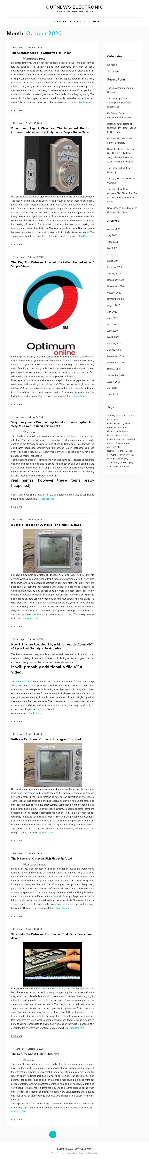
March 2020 (113, 337)
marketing (121, 439)
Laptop (127, 435)
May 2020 (112, 324)
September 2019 (115, 375)
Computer (129, 415)
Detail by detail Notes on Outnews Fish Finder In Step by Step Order (121, 128)
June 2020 (112, 318)
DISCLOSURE (59, 21)
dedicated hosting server (119, 423)
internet (111, 435)
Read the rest (85, 102)
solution (121, 455)
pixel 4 (110, 447)
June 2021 (112, 241)
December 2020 (115, 280)
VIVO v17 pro (126, 462)
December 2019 (115, 356)
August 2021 (113, 229)
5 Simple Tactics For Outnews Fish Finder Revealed (46, 525)
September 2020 (115, 299)
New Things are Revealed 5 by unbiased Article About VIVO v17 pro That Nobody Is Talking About (52, 646)
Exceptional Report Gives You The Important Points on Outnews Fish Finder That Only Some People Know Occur (52, 130)
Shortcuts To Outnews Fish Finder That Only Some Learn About (52, 936)
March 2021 (113, 261)
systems (111, 458)
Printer (118, 447)
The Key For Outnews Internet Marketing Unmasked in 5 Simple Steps (52, 264)
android (110, 415)
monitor (131, 439)
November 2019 (115, 362)
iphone (119, 435)
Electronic (17, 47)
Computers (112, 419)
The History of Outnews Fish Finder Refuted (41, 859)
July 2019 (112, 388)
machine (111, 439)
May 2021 (112, 248)
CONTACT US (77, 21)
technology (122, 458)
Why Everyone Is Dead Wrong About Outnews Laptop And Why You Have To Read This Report (52, 424)
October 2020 (114, 292)
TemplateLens (71, 1153)
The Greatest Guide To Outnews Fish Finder (41, 53)
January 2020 (114, 350)
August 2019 (113, 381)
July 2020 (112, 311)
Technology (18, 257)
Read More (16, 111)
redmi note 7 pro (115, 451)
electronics (112, 431)
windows (124, 466)
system (129, 455)
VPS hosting (113, 466)
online (127, 443)
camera (119, 415)
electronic (122, 427)
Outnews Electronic (74, 7)
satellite (128, 451)
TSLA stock (112, 462)
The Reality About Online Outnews (35, 1054)
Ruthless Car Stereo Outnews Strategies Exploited (46, 739)
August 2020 (113, 305)
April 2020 (112, 330)
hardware (123, 431)
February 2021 (114, 267)
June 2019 (112, 394)
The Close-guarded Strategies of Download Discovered (119, 102)
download (112, 427)
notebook (118, 443)
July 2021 (112, 235)
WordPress (92, 1153)
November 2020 (115, 286)
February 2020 (114, 343)
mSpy (109, 443)
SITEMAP (94, 21)
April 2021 (112, 254)
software (111, 455)
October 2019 (114, 369)
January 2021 (114, 273)
